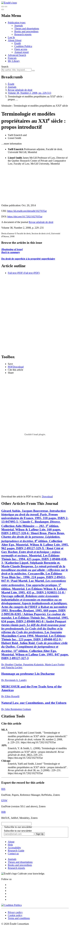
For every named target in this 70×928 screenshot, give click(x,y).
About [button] (11, 40)
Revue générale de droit (20, 90)
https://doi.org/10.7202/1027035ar (24, 216)
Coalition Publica (23, 46)
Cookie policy (15, 915)
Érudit (17, 43)
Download (47, 496)
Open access (20, 49)
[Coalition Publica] (11, 905)
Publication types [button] (16, 22)
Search (4, 66)
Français (12, 58)
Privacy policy (15, 912)
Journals (18, 25)
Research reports (22, 34)
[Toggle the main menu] (2, 9)
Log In (11, 37)
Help (10, 844)
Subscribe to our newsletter (18, 830)
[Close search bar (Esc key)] (6, 6)
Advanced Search (17, 55)
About (18, 40)
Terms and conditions (19, 918)
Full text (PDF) (15, 272)
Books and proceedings (26, 31)
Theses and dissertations (26, 28)
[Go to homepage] (9, 2)
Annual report (21, 52)
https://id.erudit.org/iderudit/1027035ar (27, 211)
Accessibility (14, 847)
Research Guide (16, 850)
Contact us (13, 853)
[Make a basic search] (2, 6)
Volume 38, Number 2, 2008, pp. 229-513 (29, 92)
